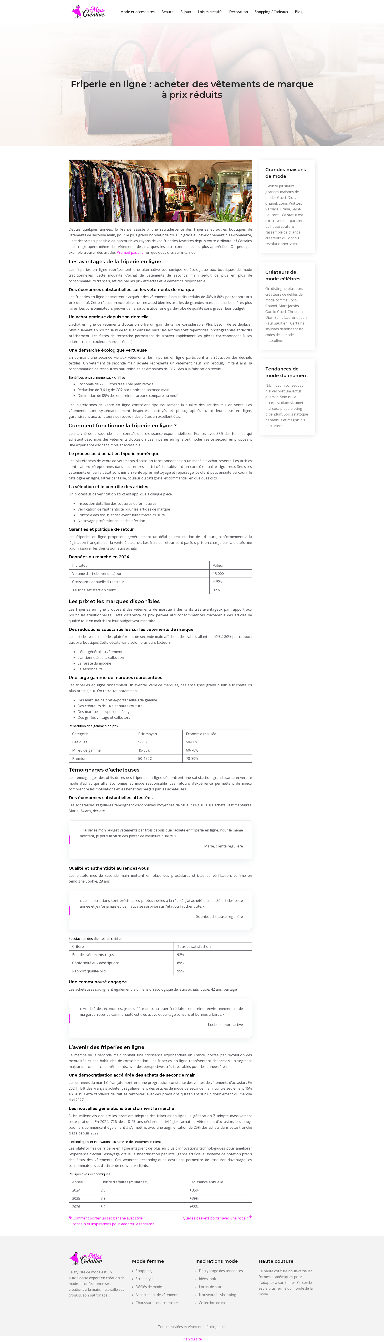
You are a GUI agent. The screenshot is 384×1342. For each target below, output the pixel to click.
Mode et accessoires (137, 11)
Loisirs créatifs (210, 11)
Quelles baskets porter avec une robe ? (215, 1218)
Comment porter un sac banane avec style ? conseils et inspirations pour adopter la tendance (113, 1221)
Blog (299, 11)
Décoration (238, 11)
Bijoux (185, 11)
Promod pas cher (131, 252)
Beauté (167, 11)
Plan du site (192, 1339)
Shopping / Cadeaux (271, 11)
